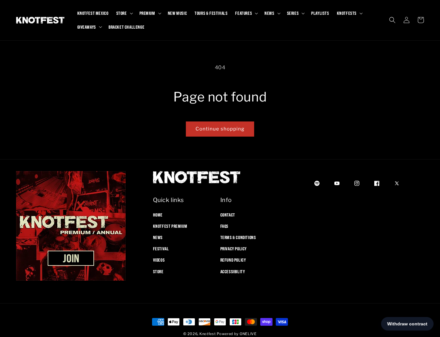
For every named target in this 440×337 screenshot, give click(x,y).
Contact (227, 214)
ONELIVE (248, 334)
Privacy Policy (233, 248)
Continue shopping (220, 129)
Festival (161, 248)
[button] (124, 13)
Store (158, 271)
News (158, 237)
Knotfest (207, 334)
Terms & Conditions (238, 237)
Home (158, 214)
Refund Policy (233, 260)
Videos (159, 260)
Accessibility (232, 271)
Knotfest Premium (170, 225)
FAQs (224, 225)
